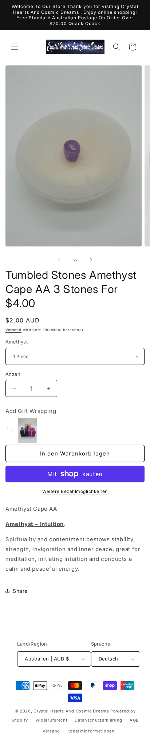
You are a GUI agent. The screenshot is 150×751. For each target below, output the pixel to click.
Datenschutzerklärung (98, 720)
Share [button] (20, 591)
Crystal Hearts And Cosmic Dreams (71, 711)
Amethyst (16, 342)
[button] (15, 47)
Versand (13, 330)
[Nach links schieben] (59, 260)
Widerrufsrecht (51, 720)
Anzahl (13, 374)
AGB (134, 720)
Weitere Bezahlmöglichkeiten (75, 491)
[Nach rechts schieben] (91, 260)
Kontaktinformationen (91, 731)
